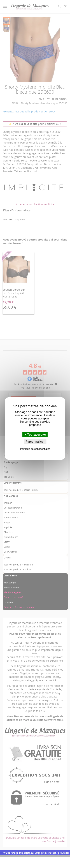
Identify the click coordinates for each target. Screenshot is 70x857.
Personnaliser (35, 441)
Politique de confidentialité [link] (35, 448)
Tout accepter (36, 434)
